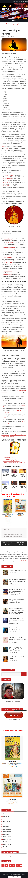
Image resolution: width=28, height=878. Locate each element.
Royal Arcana (8, 529)
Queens (7, 148)
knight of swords (8, 262)
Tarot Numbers (7, 831)
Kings (3, 146)
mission (10, 534)
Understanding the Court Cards (11, 461)
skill (21, 534)
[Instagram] (17, 865)
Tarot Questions (7, 834)
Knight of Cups (7, 182)
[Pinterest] (13, 865)
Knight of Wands (7, 178)
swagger (10, 536)
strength (6, 536)
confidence (18, 533)
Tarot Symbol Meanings (9, 457)
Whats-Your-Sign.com (8, 856)
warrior (17, 536)
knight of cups (9, 242)
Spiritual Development (9, 824)
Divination (6, 813)
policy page (23, 560)
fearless (5, 534)
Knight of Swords (7, 186)
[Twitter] (6, 865)
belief (14, 533)
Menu (15, 20)
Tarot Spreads (7, 839)
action (6, 533)
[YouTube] (10, 865)
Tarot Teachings (14, 9)
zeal (21, 536)
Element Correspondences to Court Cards (14, 462)
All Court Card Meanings (9, 459)
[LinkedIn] (20, 865)
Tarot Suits (6, 842)
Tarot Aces (6, 826)
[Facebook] (2, 865)
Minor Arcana (6, 819)
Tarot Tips (5, 847)
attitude (10, 533)
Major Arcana (6, 816)
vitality (14, 536)
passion (14, 534)
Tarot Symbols (7, 844)
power (18, 534)
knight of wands (7, 274)
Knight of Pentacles (8, 175)
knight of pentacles (9, 250)
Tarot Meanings (7, 829)
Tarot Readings (7, 836)
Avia (13, 36)
